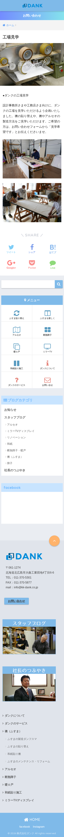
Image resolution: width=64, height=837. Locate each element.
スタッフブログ (14, 417)
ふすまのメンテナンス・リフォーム (28, 761)
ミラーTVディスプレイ (20, 430)
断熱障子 (47, 335)
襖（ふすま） (15, 456)
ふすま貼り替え (16, 318)
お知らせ (10, 409)
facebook (24, 826)
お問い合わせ (32, 15)
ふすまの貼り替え (18, 746)
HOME (34, 819)
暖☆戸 (17, 351)
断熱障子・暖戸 (16, 450)
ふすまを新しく (47, 318)
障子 (9, 463)
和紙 (9, 443)
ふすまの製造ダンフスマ (22, 738)
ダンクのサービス (16, 385)
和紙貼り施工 (16, 368)
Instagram (39, 826)
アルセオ (16, 335)
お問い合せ (47, 385)
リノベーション (16, 437)
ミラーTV (47, 351)
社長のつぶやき (14, 470)
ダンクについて (47, 368)
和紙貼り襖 (14, 753)
